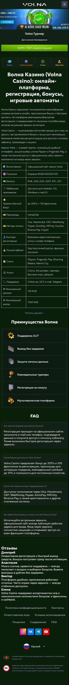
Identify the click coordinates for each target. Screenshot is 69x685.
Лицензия (18, 622)
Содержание (38, 622)
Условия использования (50, 614)
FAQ (54, 622)
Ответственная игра (17, 614)
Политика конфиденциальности (25, 607)
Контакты (58, 607)
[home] (34, 4)
